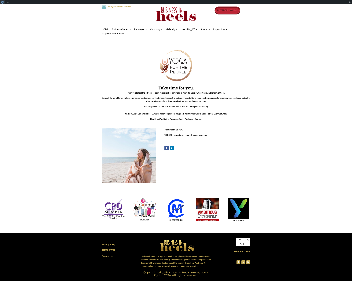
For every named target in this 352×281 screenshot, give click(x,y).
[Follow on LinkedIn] (172, 148)
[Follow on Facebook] (166, 148)
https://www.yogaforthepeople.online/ (190, 135)
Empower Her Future (113, 33)
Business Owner (120, 29)
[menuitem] (2, 2)
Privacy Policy (109, 244)
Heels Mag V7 (188, 29)
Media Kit (244, 241)
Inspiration (219, 29)
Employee (139, 29)
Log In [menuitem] (8, 2)
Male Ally (170, 29)
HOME (105, 29)
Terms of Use (108, 250)
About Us (205, 29)
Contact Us (107, 256)
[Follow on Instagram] (248, 262)
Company (155, 29)
